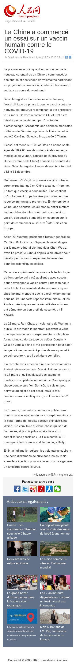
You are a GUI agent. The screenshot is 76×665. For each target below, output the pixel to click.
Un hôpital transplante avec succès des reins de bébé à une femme (55, 529)
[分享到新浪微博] (33, 489)
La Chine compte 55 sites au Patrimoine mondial (53, 563)
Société (31, 21)
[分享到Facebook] (17, 489)
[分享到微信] (57, 489)
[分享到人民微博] (41, 489)
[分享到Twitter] (25, 489)
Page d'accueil (13, 21)
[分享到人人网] (49, 489)
